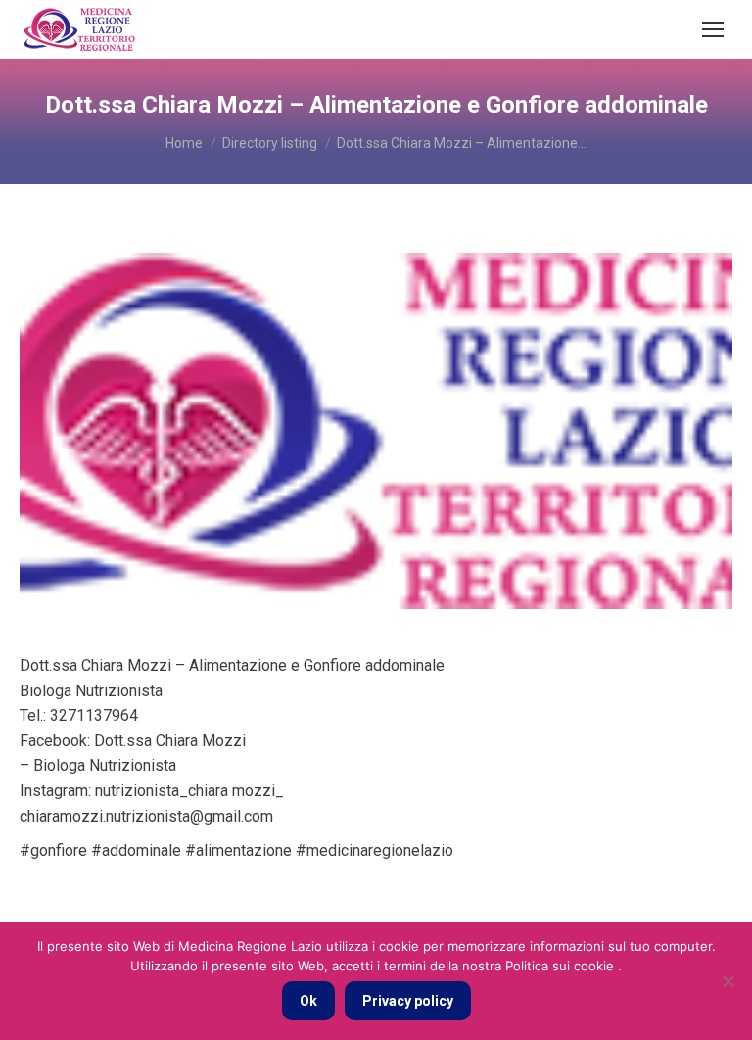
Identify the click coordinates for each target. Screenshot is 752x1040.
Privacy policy (407, 1001)
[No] (727, 981)
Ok (308, 1001)
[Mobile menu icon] (712, 29)
